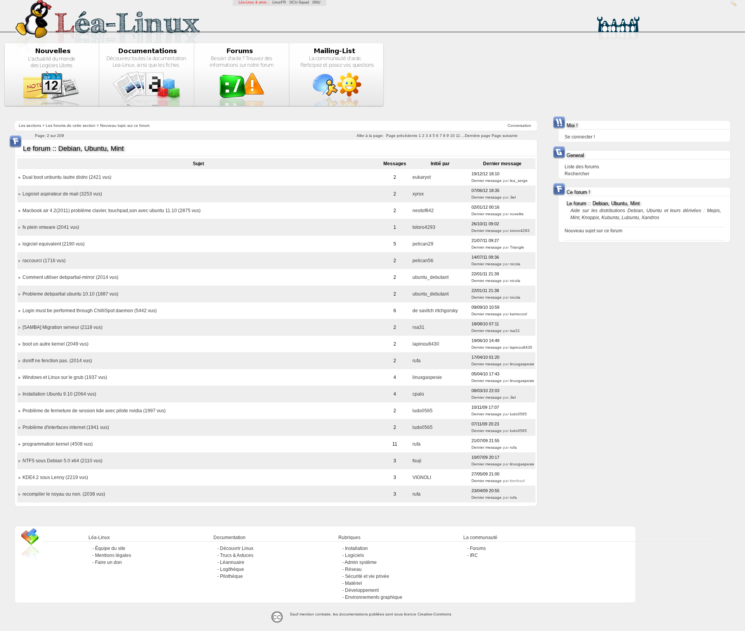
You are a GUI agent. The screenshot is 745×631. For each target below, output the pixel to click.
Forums (478, 548)
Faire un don (108, 562)
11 (458, 135)
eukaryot (421, 177)
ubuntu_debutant (430, 277)
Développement (362, 590)
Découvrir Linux (236, 548)
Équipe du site (110, 548)
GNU (316, 2)
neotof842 (423, 210)
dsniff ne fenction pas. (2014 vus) (57, 360)
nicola (515, 264)
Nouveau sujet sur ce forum (593, 230)
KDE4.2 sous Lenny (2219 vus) (55, 477)
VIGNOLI (421, 477)
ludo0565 (422, 410)
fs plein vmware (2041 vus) (51, 227)
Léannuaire (232, 562)
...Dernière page (475, 135)
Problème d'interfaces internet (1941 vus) (66, 427)
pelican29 (422, 244)
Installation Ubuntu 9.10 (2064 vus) (59, 394)
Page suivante (505, 135)
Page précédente (402, 135)
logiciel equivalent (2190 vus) (54, 244)
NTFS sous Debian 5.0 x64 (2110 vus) (62, 460)
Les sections (30, 125)
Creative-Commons (434, 614)
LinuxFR (279, 2)
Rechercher (577, 173)
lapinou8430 (425, 344)
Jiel (513, 197)
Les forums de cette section (70, 125)
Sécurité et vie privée (367, 576)
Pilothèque (231, 576)
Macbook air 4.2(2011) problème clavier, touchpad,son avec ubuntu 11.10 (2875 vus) (112, 210)
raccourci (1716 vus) (44, 260)
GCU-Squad (299, 2)
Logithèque (232, 569)
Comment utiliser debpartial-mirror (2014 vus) (70, 277)
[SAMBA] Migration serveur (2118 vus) (62, 327)
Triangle (517, 247)
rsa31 (418, 327)
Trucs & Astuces (236, 555)
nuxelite (517, 214)
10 (452, 135)
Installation (356, 548)
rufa (416, 360)
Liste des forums (582, 166)
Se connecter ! (580, 137)
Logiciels (354, 555)
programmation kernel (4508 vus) (58, 444)
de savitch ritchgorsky (435, 310)
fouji (416, 460)
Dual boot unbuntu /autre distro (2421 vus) (67, 177)
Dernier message (486, 180)
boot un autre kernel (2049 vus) (55, 344)
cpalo (418, 394)
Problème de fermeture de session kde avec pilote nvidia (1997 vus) (94, 410)
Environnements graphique (373, 597)
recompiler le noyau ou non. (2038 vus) (64, 494)
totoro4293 (423, 227)
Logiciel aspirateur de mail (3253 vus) (62, 194)
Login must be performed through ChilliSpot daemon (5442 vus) (90, 310)
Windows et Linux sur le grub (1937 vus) (65, 377)
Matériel (353, 583)
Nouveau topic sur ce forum (124, 125)
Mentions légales (113, 555)
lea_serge (519, 180)
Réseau (353, 569)
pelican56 (422, 260)
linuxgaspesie (522, 364)
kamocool (518, 314)
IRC (474, 555)
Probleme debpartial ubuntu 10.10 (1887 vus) (70, 294)
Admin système (361, 562)
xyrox (418, 194)
